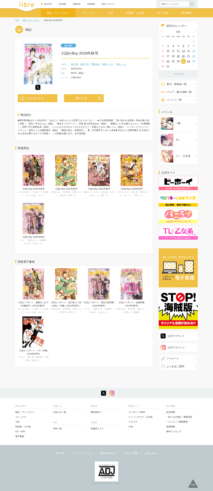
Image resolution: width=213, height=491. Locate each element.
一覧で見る (178, 74)
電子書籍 (186, 13)
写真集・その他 (135, 13)
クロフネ (132, 422)
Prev (161, 31)
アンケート (173, 358)
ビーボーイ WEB (136, 412)
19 (178, 56)
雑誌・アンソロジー (58, 13)
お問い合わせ (150, 453)
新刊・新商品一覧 (177, 84)
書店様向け (96, 412)
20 (183, 56)
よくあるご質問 (175, 366)
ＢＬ (177, 139)
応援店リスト (97, 428)
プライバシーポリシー (82, 453)
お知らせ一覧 (59, 412)
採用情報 (91, 4)
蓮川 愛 (74, 64)
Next (195, 31)
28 (188, 61)
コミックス (88, 13)
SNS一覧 (57, 428)
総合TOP (48, 4)
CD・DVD (162, 13)
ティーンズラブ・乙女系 (140, 417)
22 (193, 56)
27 (183, 61)
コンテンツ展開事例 (178, 422)
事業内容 (76, 4)
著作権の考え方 (107, 453)
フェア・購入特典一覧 (179, 92)
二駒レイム (120, 64)
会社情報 (62, 4)
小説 (110, 13)
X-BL (130, 426)
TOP (17, 20)
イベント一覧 (174, 99)
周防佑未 (95, 64)
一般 (177, 123)
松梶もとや (107, 64)
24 (168, 61)
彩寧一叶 (84, 64)
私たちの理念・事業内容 (180, 417)
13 (183, 51)
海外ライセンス (108, 4)
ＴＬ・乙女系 (182, 156)
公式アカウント (176, 336)
